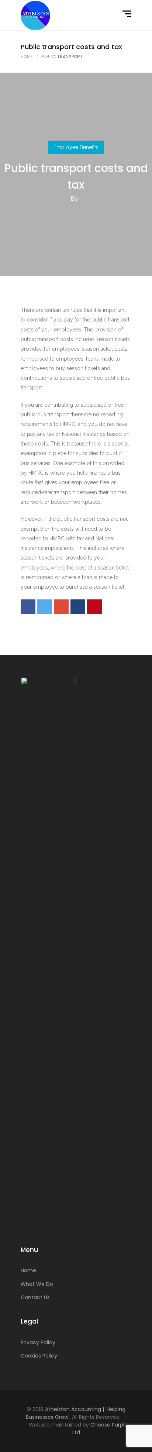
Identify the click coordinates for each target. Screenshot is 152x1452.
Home (27, 57)
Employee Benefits (76, 147)
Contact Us (35, 1297)
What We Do (37, 1284)
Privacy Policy (38, 1342)
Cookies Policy (39, 1355)
